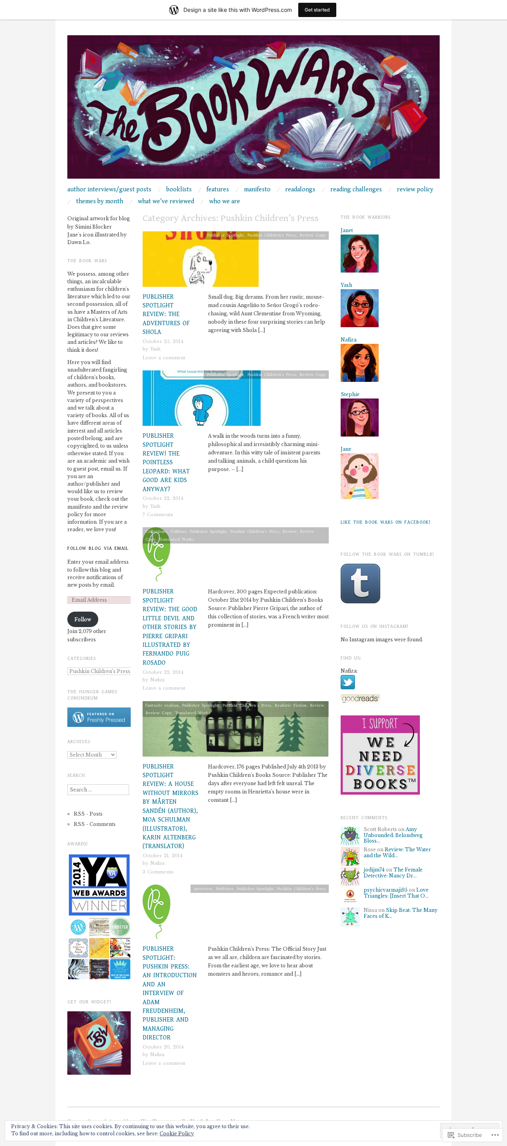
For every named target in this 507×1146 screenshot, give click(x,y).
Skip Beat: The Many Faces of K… (401, 913)
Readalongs (300, 190)
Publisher (224, 889)
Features (217, 190)
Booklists (179, 190)
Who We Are (224, 201)
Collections (156, 531)
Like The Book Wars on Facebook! (386, 522)
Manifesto (257, 190)
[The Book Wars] (253, 110)
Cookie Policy (177, 1133)
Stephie (350, 394)
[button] (99, 885)
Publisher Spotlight (225, 235)
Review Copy (312, 235)
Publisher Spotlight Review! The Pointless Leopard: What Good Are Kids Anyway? (166, 462)
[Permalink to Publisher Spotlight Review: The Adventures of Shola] (201, 261)
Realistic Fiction (290, 705)
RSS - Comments (95, 824)
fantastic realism (162, 705)
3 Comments (158, 872)
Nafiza (157, 680)
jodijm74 (374, 870)
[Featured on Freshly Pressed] (99, 717)
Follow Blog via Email (98, 548)
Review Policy (415, 190)
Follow (82, 619)
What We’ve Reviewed (166, 201)
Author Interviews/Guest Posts (109, 190)
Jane (346, 449)
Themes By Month (99, 201)
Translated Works (176, 539)
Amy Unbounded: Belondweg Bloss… (393, 835)
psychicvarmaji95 (386, 890)
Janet (347, 230)
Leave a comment (164, 357)
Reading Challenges (356, 190)
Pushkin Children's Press (271, 235)
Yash (155, 349)
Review (289, 531)
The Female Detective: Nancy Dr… (393, 872)
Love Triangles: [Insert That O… (396, 892)
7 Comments (158, 514)
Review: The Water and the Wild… (397, 852)
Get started (317, 10)
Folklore (178, 531)
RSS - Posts (88, 814)
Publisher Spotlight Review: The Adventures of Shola (166, 314)
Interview (203, 889)
